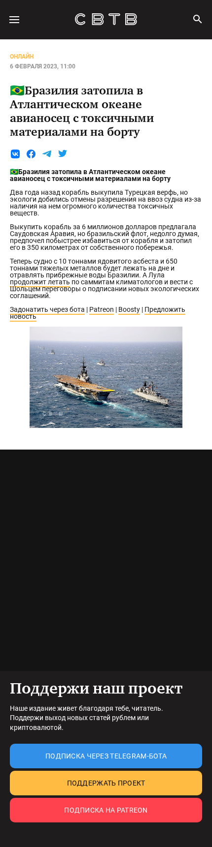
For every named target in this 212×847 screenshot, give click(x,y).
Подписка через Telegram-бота (106, 756)
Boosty (129, 309)
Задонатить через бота (47, 309)
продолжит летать (40, 282)
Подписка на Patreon (105, 810)
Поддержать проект (106, 783)
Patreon (101, 309)
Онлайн (22, 56)
